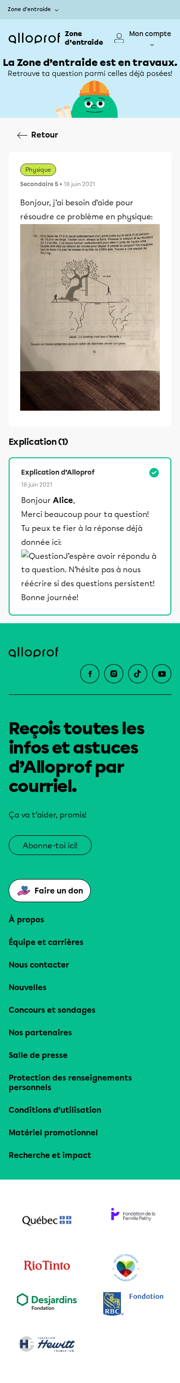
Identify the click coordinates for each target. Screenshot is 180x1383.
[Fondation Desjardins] (47, 1305)
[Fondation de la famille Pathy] (133, 1222)
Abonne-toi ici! (50, 845)
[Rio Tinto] (47, 1268)
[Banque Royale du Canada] (133, 1305)
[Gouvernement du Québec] (47, 1222)
